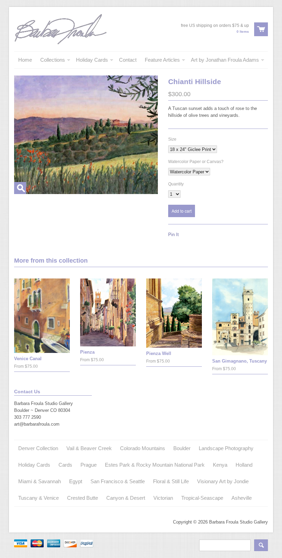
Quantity (176, 184)
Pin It (173, 234)
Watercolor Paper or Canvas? (196, 161)
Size (172, 139)
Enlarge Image (20, 188)
